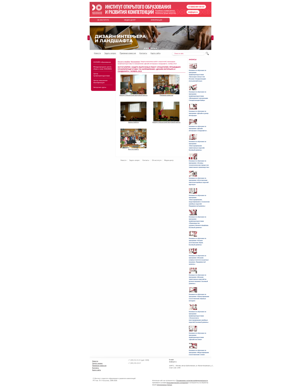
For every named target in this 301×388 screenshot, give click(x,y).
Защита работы (133, 122)
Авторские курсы (99, 87)
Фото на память (133, 149)
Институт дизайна (124, 61)
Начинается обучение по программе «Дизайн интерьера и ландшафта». (198, 128)
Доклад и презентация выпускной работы (133, 95)
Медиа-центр (130, 20)
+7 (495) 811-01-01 (134, 360)
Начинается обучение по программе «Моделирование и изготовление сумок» (199, 352)
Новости (97, 53)
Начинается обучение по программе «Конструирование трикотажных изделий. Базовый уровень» (197, 146)
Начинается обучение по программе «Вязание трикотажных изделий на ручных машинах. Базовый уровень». (198, 279)
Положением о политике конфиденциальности (192, 380)
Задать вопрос (110, 53)
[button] (144, 48)
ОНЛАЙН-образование (102, 62)
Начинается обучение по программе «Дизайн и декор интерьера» (198, 113)
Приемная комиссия (128, 53)
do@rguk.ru (173, 362)
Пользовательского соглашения (177, 383)
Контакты (143, 53)
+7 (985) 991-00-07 (134, 363)
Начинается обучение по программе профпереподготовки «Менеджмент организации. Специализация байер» (198, 96)
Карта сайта (155, 53)
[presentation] (88, 37)
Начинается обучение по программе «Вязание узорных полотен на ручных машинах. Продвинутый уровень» (199, 260)
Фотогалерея (135, 61)
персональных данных (164, 385)
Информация (156, 20)
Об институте (103, 20)
